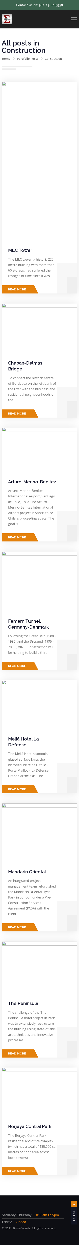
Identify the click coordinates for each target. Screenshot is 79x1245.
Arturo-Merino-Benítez (32, 481)
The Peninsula (23, 1003)
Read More (17, 289)
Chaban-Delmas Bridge (25, 365)
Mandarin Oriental (27, 871)
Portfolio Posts (27, 59)
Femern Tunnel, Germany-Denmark (28, 624)
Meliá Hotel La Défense (23, 741)
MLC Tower (20, 250)
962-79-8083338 (51, 5)
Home (6, 59)
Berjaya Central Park (29, 1126)
